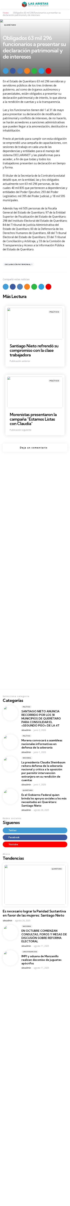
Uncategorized (30, 952)
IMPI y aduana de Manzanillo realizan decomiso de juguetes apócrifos (41, 959)
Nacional (27, 758)
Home (6, 12)
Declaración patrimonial (18, 264)
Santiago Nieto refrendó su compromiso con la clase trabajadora (34, 350)
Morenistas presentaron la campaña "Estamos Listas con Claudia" (33, 419)
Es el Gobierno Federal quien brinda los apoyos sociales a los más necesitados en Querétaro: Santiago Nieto (43, 800)
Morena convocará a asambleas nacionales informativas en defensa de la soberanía (41, 744)
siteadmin (26, 730)
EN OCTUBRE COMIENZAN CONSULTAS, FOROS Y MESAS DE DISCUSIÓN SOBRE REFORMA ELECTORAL (44, 936)
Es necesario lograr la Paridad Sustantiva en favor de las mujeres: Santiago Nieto (34, 913)
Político (54, 312)
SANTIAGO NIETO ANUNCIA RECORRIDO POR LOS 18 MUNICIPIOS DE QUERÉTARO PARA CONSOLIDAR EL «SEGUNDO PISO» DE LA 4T (41, 718)
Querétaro (10, 25)
